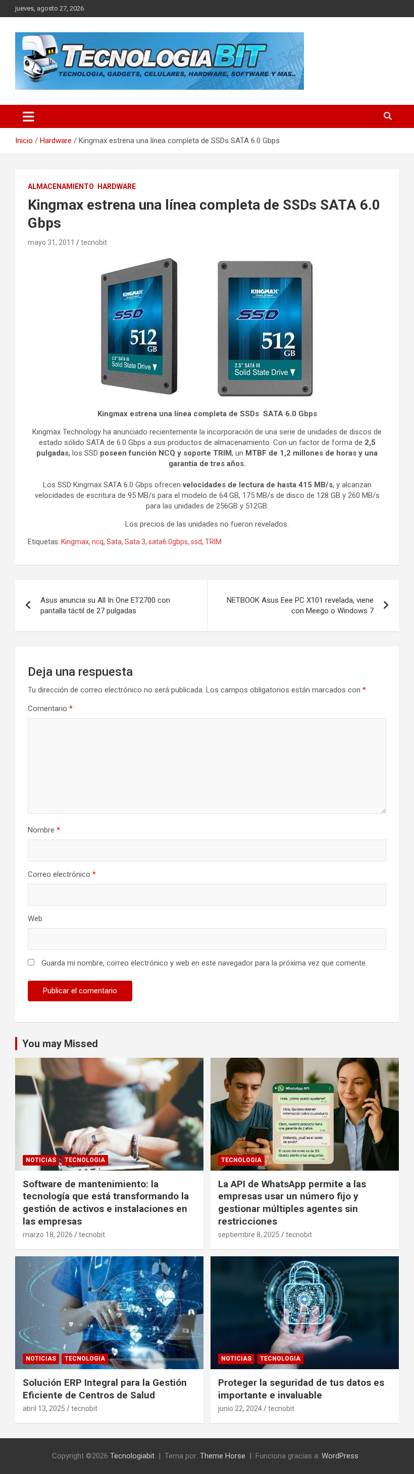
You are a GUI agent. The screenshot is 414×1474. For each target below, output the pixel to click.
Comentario (50, 708)
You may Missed (60, 1044)
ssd (196, 542)
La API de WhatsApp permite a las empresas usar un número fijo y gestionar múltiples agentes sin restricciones (292, 1202)
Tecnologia (85, 1160)
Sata (114, 542)
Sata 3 (135, 542)
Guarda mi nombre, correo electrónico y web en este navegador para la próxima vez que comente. (204, 963)
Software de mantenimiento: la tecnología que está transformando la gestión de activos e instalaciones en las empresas (106, 1202)
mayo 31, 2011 (51, 242)
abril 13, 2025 (44, 1408)
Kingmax (75, 542)
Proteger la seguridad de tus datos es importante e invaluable (301, 1389)
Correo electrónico (62, 874)
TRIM (213, 542)
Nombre (44, 830)
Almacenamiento (61, 186)
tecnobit (94, 242)
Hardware (116, 186)
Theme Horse (222, 1455)
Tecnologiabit (132, 1455)
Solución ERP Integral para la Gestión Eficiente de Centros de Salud (105, 1389)
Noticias (41, 1160)
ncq (98, 542)
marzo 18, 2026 (48, 1235)
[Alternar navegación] (28, 116)
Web (35, 918)
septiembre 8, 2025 (249, 1235)
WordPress (340, 1455)
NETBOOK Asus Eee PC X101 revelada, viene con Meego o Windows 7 (300, 605)
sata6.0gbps (168, 542)
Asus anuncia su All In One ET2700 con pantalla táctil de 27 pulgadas (105, 605)
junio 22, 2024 (240, 1408)
